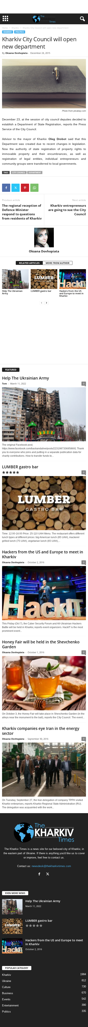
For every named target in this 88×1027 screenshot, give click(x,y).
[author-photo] (44, 237)
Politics (20, 32)
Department (35, 172)
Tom (4, 383)
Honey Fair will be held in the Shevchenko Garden (41, 644)
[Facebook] (6, 188)
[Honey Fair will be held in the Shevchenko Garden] (44, 683)
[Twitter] (15, 188)
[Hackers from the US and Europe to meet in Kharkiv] (72, 279)
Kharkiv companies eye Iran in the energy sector (40, 731)
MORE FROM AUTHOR (57, 262)
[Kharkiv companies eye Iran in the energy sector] (44, 770)
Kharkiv (15, 27)
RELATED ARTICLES (29, 262)
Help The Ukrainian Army (12, 292)
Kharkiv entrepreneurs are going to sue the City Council (67, 209)
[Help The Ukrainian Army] (15, 279)
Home (5, 27)
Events (6, 999)
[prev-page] (41, 303)
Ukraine (6, 981)
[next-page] (46, 303)
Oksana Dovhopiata (16, 52)
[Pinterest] (25, 188)
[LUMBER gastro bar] (44, 279)
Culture (6, 987)
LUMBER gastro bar (41, 290)
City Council (18, 172)
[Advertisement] (44, 7)
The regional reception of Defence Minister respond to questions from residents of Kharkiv (22, 211)
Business (7, 993)
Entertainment (10, 1005)
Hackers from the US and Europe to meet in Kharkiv (71, 293)
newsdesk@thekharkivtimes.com (51, 866)
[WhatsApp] (34, 188)
